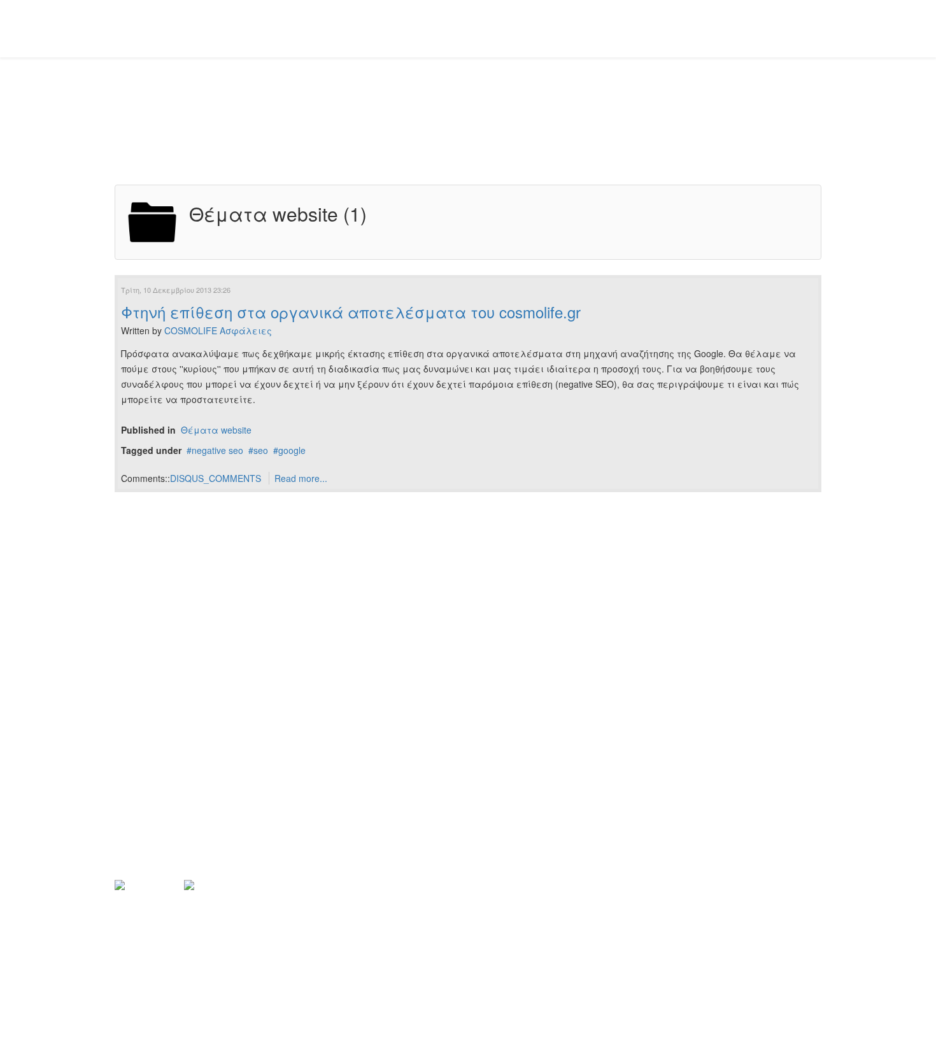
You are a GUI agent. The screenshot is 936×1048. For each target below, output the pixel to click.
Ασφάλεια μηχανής (160, 730)
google (292, 450)
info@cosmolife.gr (181, 999)
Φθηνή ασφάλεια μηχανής (175, 795)
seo (260, 450)
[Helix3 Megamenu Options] (816, 27)
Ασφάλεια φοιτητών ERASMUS (184, 773)
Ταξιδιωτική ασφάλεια (167, 752)
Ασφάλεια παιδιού (157, 665)
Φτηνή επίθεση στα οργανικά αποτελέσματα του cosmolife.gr (351, 312)
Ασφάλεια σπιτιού (156, 708)
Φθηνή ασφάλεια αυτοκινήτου (183, 643)
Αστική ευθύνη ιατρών (163, 687)
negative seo (217, 450)
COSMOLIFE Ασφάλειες (218, 330)
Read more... (300, 478)
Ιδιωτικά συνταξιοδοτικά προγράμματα (204, 817)
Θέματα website (216, 429)
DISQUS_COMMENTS (215, 478)
